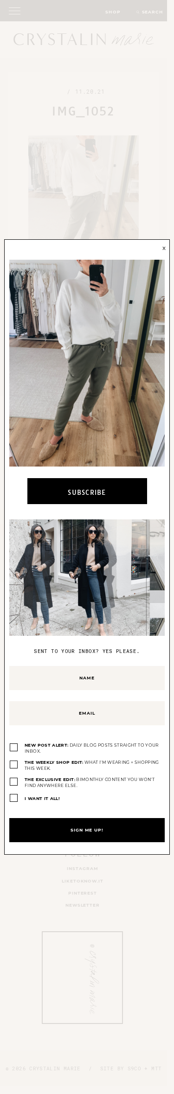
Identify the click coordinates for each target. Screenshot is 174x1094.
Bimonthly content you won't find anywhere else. (90, 782)
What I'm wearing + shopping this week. (92, 765)
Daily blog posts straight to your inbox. (92, 748)
